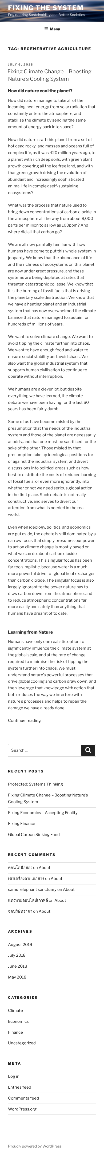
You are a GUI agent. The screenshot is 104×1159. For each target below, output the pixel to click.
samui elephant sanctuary (32, 889)
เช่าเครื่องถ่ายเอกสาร (26, 878)
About (44, 867)
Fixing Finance (21, 823)
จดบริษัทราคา (20, 911)
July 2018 (17, 955)
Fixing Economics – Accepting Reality (43, 812)
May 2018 (17, 977)
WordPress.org (22, 1109)
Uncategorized (22, 1043)
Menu (55, 29)
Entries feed (19, 1087)
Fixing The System (46, 8)
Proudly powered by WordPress (35, 1146)
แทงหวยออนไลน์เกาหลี (28, 900)
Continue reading (24, 720)
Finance (15, 1032)
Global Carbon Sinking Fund (34, 834)
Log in (13, 1076)
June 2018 (17, 966)
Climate (15, 1010)
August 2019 (20, 944)
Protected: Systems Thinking (35, 784)
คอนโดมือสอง (20, 867)
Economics (18, 1021)
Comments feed (23, 1098)
